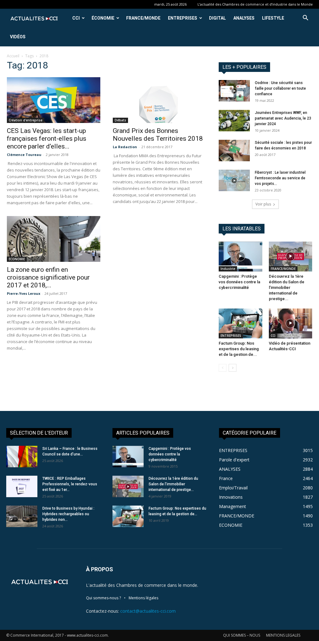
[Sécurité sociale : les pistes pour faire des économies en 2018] (234, 150)
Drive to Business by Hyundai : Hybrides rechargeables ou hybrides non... (68, 514)
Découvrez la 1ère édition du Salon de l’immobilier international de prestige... (286, 287)
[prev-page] (222, 368)
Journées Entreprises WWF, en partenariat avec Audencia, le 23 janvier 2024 (283, 118)
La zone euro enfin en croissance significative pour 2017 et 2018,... (48, 277)
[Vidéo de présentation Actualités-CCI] (290, 323)
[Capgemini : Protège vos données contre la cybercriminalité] (240, 256)
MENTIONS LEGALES (283, 635)
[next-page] (232, 368)
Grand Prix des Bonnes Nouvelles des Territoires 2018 (158, 134)
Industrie (228, 268)
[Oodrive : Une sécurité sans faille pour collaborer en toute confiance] (234, 90)
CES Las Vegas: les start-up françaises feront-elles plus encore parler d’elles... (46, 138)
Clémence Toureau (24, 154)
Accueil (13, 56)
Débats (120, 120)
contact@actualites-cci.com (148, 611)
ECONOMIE (17, 259)
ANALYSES (244, 18)
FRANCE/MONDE (143, 18)
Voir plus (263, 204)
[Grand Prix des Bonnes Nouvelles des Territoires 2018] (159, 100)
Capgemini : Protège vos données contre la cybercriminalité (239, 282)
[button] (305, 18)
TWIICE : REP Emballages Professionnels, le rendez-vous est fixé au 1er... (69, 484)
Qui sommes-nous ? (103, 598)
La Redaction (125, 146)
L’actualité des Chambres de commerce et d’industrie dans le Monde (255, 4)
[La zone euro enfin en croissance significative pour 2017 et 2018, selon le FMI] (53, 239)
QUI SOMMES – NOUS (241, 635)
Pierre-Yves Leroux (23, 293)
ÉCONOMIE (103, 18)
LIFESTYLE (273, 18)
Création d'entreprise (25, 120)
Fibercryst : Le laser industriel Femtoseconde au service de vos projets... (280, 178)
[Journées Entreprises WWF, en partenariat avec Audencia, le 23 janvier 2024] (234, 120)
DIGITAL (217, 18)
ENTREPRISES (182, 18)
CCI (76, 18)
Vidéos (18, 36)
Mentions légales (143, 598)
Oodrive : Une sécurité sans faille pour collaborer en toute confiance (280, 88)
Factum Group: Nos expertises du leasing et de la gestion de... (239, 349)
